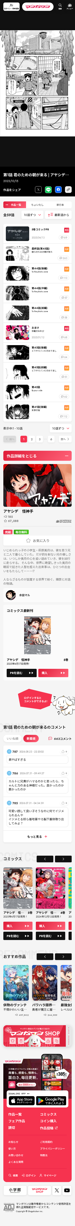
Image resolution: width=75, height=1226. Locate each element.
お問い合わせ (15, 1155)
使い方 (12, 1148)
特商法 (44, 1155)
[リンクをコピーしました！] (68, 189)
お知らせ (13, 1142)
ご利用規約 (46, 1142)
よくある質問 (15, 1162)
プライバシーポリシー (52, 1148)
